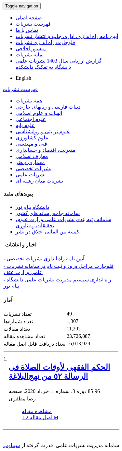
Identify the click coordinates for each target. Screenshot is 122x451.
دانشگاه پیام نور (32, 207)
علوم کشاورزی (32, 137)
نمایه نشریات (30, 54)
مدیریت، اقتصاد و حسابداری (45, 150)
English (23, 78)
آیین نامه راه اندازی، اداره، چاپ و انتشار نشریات (67, 36)
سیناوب (11, 445)
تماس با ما (27, 30)
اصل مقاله (40, 417)
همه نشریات (29, 100)
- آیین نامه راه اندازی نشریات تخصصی (44, 258)
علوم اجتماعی (31, 119)
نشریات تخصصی (33, 168)
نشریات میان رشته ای (39, 181)
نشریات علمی (31, 174)
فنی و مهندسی (31, 144)
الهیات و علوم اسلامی (39, 113)
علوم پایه (25, 125)
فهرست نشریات (33, 24)
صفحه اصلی (29, 17)
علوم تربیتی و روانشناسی (43, 131)
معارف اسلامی (32, 156)
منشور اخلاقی (31, 48)
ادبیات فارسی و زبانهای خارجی (49, 107)
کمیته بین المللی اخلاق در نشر (47, 231)
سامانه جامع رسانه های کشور (48, 213)
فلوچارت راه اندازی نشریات (45, 42)
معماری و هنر (30, 162)
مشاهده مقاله (37, 411)
